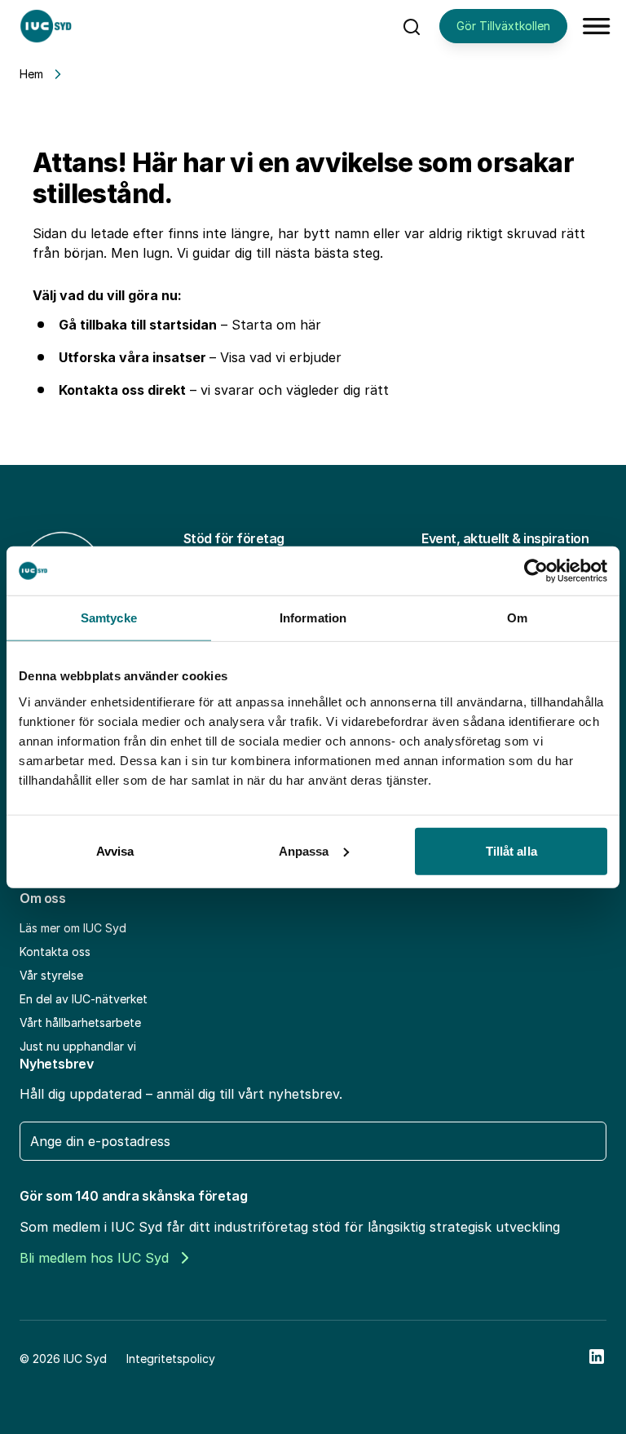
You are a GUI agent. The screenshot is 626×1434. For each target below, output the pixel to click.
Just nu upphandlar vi (78, 1046)
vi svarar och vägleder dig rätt (295, 390)
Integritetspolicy (170, 1358)
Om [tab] (517, 618)
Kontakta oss (55, 951)
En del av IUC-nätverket (84, 999)
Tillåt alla (511, 850)
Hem (31, 74)
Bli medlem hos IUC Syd (94, 1258)
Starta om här (276, 324)
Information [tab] (313, 618)
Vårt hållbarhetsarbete (80, 1022)
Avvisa (115, 850)
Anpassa (304, 850)
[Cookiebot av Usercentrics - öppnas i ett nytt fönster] (536, 571)
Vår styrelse (51, 975)
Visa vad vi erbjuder (281, 357)
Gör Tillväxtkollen (503, 26)
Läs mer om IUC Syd (73, 928)
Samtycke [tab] (109, 618)
